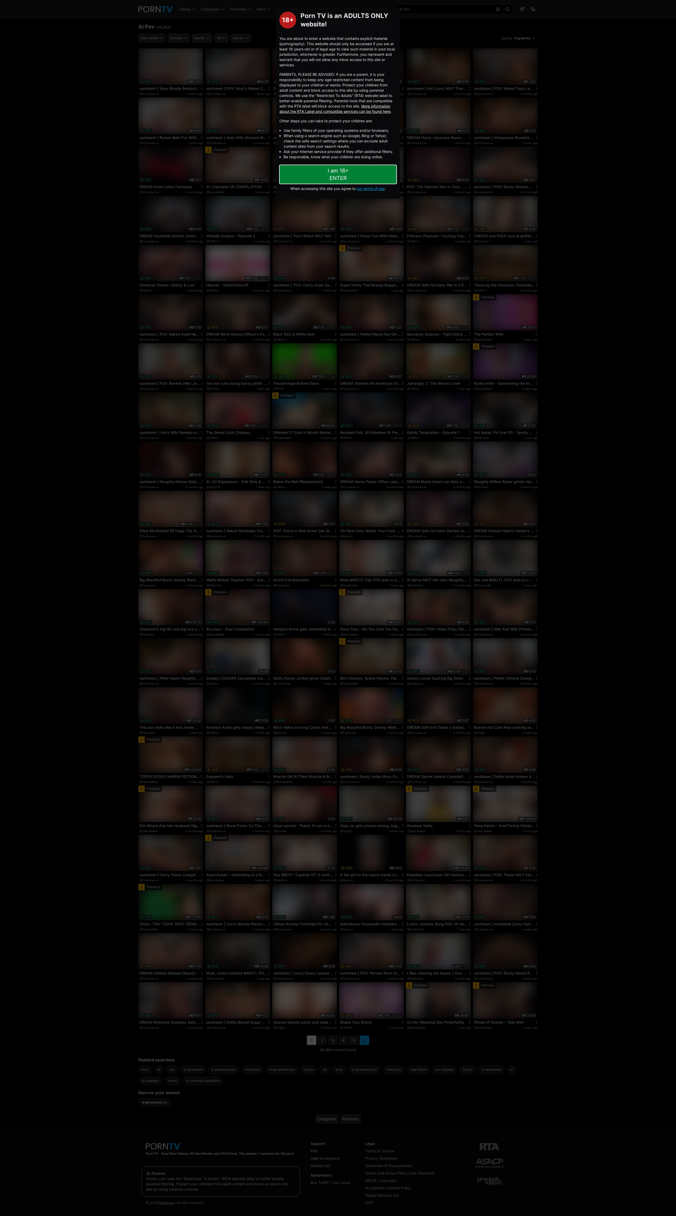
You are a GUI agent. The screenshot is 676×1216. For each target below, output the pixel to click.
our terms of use (371, 188)
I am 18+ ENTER (338, 174)
